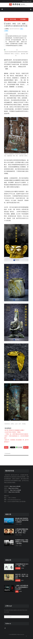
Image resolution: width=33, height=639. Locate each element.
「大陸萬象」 (22, 19)
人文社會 (18, 568)
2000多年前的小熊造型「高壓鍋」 (13, 432)
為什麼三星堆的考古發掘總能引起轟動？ (15, 430)
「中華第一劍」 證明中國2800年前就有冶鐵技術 (16, 434)
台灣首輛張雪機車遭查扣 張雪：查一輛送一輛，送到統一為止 (21, 531)
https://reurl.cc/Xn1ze (13, 488)
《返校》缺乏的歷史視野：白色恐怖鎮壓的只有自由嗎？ (21, 587)
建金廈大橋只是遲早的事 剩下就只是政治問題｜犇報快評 (21, 520)
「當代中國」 (13, 19)
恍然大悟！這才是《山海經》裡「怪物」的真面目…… (21, 576)
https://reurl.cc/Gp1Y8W (14, 492)
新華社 (7, 28)
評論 (17, 591)
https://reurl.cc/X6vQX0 (15, 486)
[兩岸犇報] (16, 4)
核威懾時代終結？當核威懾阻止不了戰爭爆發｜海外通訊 (21, 541)
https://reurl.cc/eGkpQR (15, 490)
